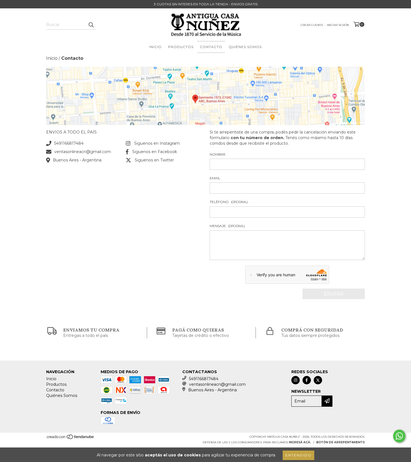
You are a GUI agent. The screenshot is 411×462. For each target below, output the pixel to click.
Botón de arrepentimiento (340, 442)
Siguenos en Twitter (154, 160)
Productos (180, 47)
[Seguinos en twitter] (318, 380)
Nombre (218, 154)
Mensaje (227, 226)
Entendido (298, 455)
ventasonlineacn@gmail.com (82, 151)
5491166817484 (69, 143)
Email (215, 178)
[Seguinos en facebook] (307, 380)
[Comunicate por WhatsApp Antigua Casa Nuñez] (399, 436)
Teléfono (229, 202)
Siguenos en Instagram (157, 143)
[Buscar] (90, 25)
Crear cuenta (312, 25)
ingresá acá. (300, 442)
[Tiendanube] (70, 438)
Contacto (211, 47)
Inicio (155, 47)
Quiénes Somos (245, 47)
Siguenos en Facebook (154, 151)
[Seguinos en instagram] (295, 380)
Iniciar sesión (338, 25)
